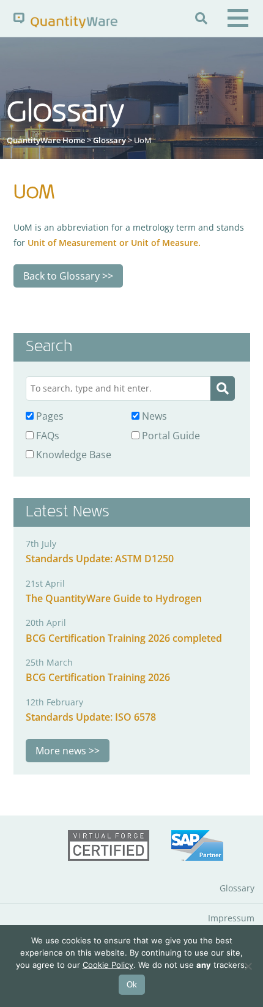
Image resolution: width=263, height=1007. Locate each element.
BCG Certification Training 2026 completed (124, 638)
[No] (248, 966)
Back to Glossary (61, 276)
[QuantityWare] (65, 20)
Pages (49, 416)
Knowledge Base (72, 454)
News (153, 416)
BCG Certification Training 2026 (98, 677)
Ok (132, 984)
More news (60, 750)
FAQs (46, 435)
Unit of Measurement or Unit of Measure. (114, 242)
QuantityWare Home (46, 140)
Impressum (231, 918)
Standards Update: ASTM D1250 (100, 558)
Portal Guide (169, 435)
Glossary (109, 140)
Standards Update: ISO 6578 (91, 717)
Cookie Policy (108, 965)
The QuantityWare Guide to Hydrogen (114, 598)
